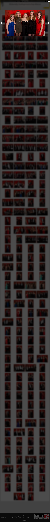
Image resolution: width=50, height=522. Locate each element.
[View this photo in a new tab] (47, 1)
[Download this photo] (45, 1)
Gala (26, 1)
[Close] (49, 1)
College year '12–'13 (22, 1)
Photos (17, 1)
